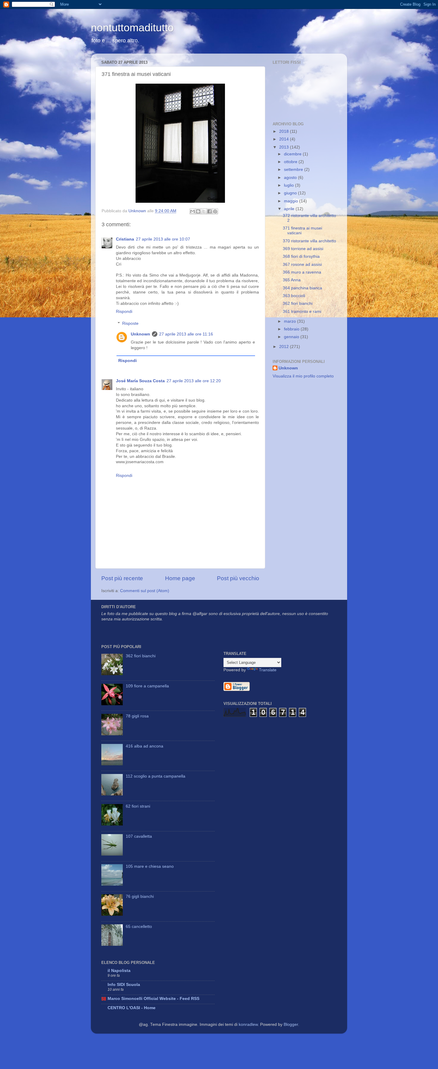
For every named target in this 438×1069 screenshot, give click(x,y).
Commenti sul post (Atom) (144, 591)
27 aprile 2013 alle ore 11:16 (186, 334)
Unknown (140, 334)
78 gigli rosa (137, 716)
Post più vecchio (238, 578)
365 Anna (292, 280)
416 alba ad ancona (144, 746)
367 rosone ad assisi (302, 264)
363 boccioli (294, 296)
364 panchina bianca (302, 288)
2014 (284, 139)
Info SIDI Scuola (124, 984)
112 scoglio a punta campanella (155, 776)
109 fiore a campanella (147, 686)
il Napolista (119, 970)
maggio (291, 201)
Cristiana (125, 239)
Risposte (130, 323)
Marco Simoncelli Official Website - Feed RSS (153, 998)
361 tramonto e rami (302, 311)
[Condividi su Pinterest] (215, 211)
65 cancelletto (139, 926)
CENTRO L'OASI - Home (132, 1008)
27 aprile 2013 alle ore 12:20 (194, 381)
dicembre (293, 154)
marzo (290, 321)
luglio (289, 185)
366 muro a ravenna (302, 272)
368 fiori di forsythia (301, 256)
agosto (291, 177)
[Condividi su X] (204, 211)
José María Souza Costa (140, 381)
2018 (284, 131)
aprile (290, 209)
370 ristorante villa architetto (309, 241)
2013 (284, 147)
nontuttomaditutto (132, 27)
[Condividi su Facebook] (209, 211)
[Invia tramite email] (192, 211)
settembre (294, 169)
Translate (268, 670)
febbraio (292, 329)
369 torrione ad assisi (303, 248)
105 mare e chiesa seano (150, 866)
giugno (291, 193)
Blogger (291, 1024)
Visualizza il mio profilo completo (303, 376)
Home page (180, 578)
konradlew (248, 1024)
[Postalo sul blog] (198, 211)
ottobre (291, 162)
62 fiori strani (138, 806)
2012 (284, 346)
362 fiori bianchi (298, 303)
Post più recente (122, 578)
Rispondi (124, 311)
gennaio (292, 337)
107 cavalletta (139, 836)
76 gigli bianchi (140, 896)
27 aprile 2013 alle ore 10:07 (163, 239)
